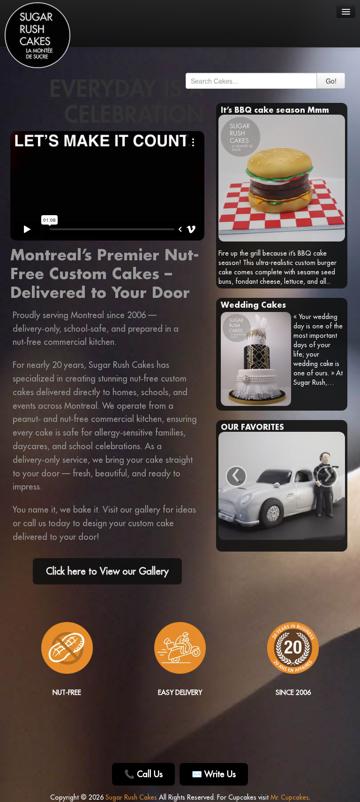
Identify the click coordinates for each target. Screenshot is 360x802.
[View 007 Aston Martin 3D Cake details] (281, 486)
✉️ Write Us (214, 774)
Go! (331, 81)
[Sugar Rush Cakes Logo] (37, 35)
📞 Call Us (143, 774)
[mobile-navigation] (346, 11)
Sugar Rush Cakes (131, 797)
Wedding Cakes (253, 305)
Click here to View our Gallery (107, 571)
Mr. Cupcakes (289, 797)
